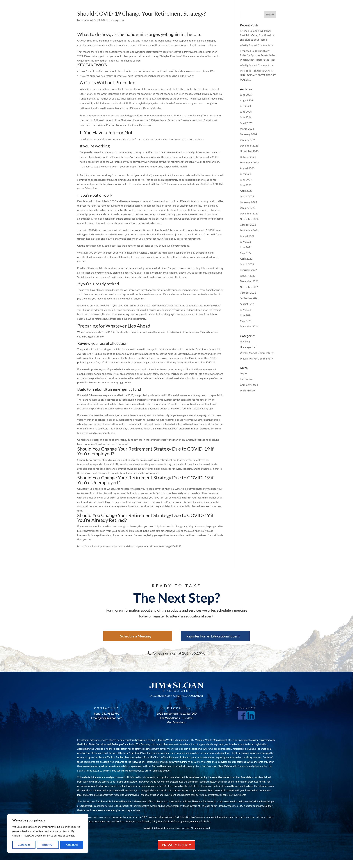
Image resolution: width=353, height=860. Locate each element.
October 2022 (248, 224)
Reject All (47, 844)
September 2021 (249, 298)
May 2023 (245, 185)
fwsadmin (86, 20)
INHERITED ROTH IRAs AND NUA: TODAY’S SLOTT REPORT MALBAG (258, 75)
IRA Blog (245, 341)
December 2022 (249, 213)
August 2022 (247, 236)
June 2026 (246, 94)
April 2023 (246, 190)
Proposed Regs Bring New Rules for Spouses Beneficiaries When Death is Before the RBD (257, 55)
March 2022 (247, 264)
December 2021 (249, 281)
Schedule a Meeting (135, 636)
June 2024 (246, 111)
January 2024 (247, 139)
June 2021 (246, 315)
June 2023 (246, 179)
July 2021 (245, 309)
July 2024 (245, 105)
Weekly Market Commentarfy (257, 352)
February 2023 (248, 202)
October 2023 (248, 156)
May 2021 (245, 320)
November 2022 (249, 219)
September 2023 (249, 162)
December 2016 (249, 326)
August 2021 (247, 303)
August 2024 (247, 100)
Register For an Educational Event (213, 636)
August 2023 (247, 168)
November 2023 (249, 151)
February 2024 (248, 134)
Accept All (72, 844)
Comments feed (249, 384)
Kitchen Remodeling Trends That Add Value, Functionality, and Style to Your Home (257, 35)
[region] (47, 833)
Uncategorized (117, 20)
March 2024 (247, 128)
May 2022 (245, 252)
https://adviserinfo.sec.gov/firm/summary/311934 (173, 761)
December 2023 (249, 145)
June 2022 (246, 247)
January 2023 (247, 207)
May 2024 (245, 117)
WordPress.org (248, 390)
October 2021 (248, 292)
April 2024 (246, 122)
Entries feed (247, 379)
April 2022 (246, 258)
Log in (243, 373)
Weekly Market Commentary (256, 45)
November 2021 (249, 286)
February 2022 (248, 269)
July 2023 (245, 173)
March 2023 (247, 196)
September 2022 (249, 230)
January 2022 (247, 275)
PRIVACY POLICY (176, 845)
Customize (24, 844)
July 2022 (245, 241)
